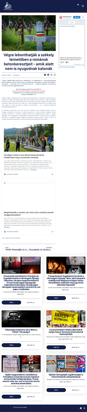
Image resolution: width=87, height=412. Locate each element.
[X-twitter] (84, 408)
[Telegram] (81, 408)
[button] (78, 4)
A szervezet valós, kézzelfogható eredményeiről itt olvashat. (28, 91)
